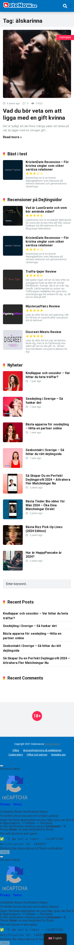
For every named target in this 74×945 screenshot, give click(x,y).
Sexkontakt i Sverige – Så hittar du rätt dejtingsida (45, 452)
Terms (17, 804)
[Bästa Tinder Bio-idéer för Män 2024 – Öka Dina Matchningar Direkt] (13, 518)
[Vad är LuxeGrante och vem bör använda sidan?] (13, 224)
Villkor (15, 750)
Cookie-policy (15, 754)
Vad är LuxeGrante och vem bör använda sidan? (46, 209)
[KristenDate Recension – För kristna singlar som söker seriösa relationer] (13, 179)
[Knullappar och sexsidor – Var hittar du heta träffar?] (13, 390)
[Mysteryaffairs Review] (13, 323)
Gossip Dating (52, 744)
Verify (5, 852)
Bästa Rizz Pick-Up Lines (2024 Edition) (44, 529)
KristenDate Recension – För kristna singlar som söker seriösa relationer (47, 165)
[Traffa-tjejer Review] (13, 288)
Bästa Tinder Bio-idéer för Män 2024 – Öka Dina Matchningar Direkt (45, 505)
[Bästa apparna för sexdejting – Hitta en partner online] (13, 441)
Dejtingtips (65, 37)
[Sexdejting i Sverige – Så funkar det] (13, 415)
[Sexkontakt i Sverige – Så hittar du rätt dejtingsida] (13, 467)
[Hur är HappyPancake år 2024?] (13, 569)
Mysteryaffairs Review (43, 306)
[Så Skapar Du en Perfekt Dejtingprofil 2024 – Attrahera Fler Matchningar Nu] (13, 492)
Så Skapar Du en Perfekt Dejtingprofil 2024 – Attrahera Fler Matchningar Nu (48, 479)
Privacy (5, 804)
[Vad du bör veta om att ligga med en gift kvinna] (37, 64)
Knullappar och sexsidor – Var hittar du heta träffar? (48, 375)
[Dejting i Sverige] (20, 5)
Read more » (12, 137)
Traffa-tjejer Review (41, 271)
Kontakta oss (58, 754)
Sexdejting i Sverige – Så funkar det (30, 626)
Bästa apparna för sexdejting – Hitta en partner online (47, 426)
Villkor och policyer (37, 754)
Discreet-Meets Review (43, 332)
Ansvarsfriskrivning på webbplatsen (42, 750)
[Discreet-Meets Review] (13, 349)
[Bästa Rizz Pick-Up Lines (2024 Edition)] (13, 544)
